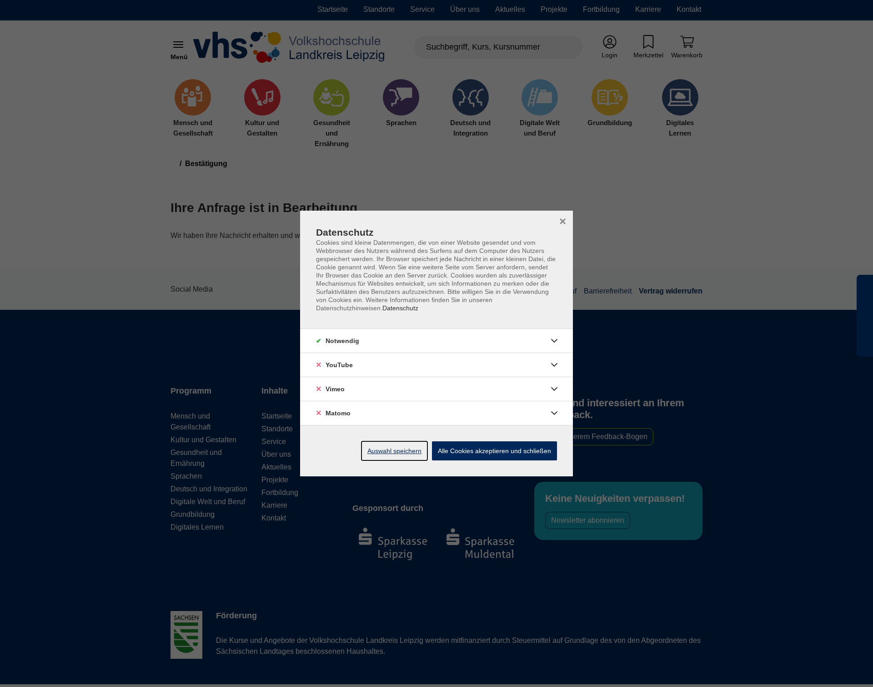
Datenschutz (400, 308)
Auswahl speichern (394, 451)
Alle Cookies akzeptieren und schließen (494, 451)
